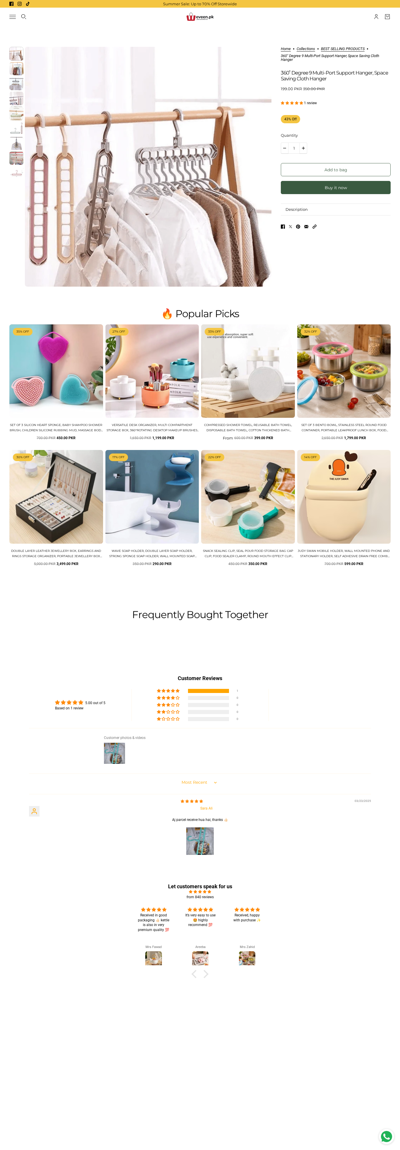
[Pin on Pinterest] (298, 226)
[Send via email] (306, 226)
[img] (192, 801)
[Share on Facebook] (283, 226)
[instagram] (19, 4)
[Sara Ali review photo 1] (200, 841)
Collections (306, 49)
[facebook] (11, 4)
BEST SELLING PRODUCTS (343, 49)
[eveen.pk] (200, 16)
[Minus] (284, 148)
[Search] (23, 16)
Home (286, 49)
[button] (292, 103)
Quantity (289, 135)
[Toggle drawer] (12, 17)
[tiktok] (28, 4)
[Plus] (303, 148)
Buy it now (336, 187)
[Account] (376, 16)
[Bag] (387, 16)
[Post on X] (290, 226)
